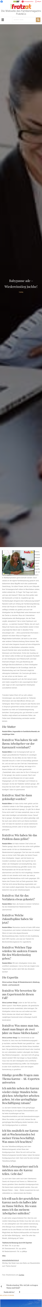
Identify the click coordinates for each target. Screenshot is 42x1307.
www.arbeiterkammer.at (10, 1260)
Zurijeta (21, 1275)
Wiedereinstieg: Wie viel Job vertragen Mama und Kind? (22, 1286)
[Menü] (2, 19)
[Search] (38, 20)
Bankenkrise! (9, 1292)
